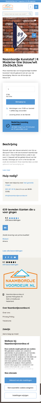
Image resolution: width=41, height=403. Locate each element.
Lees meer (6, 170)
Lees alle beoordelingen (13, 251)
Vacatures (7, 321)
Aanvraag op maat (11, 334)
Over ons (6, 313)
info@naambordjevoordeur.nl (16, 196)
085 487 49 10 (10, 189)
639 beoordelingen (10, 264)
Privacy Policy (8, 317)
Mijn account (30, 7)
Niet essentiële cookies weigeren (20, 388)
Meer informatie (11, 373)
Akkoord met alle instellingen (20, 380)
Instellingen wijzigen (20, 395)
